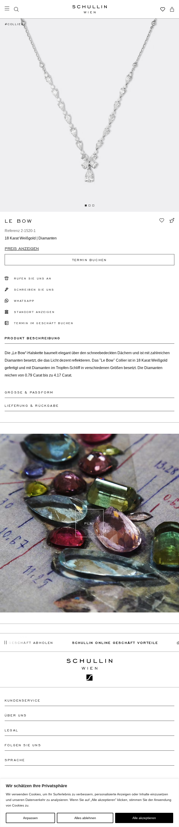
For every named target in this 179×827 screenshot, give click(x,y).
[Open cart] (172, 9)
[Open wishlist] (162, 9)
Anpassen (30, 818)
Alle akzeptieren (144, 818)
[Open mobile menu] (7, 8)
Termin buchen (89, 260)
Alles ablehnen (85, 818)
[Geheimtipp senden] (172, 220)
